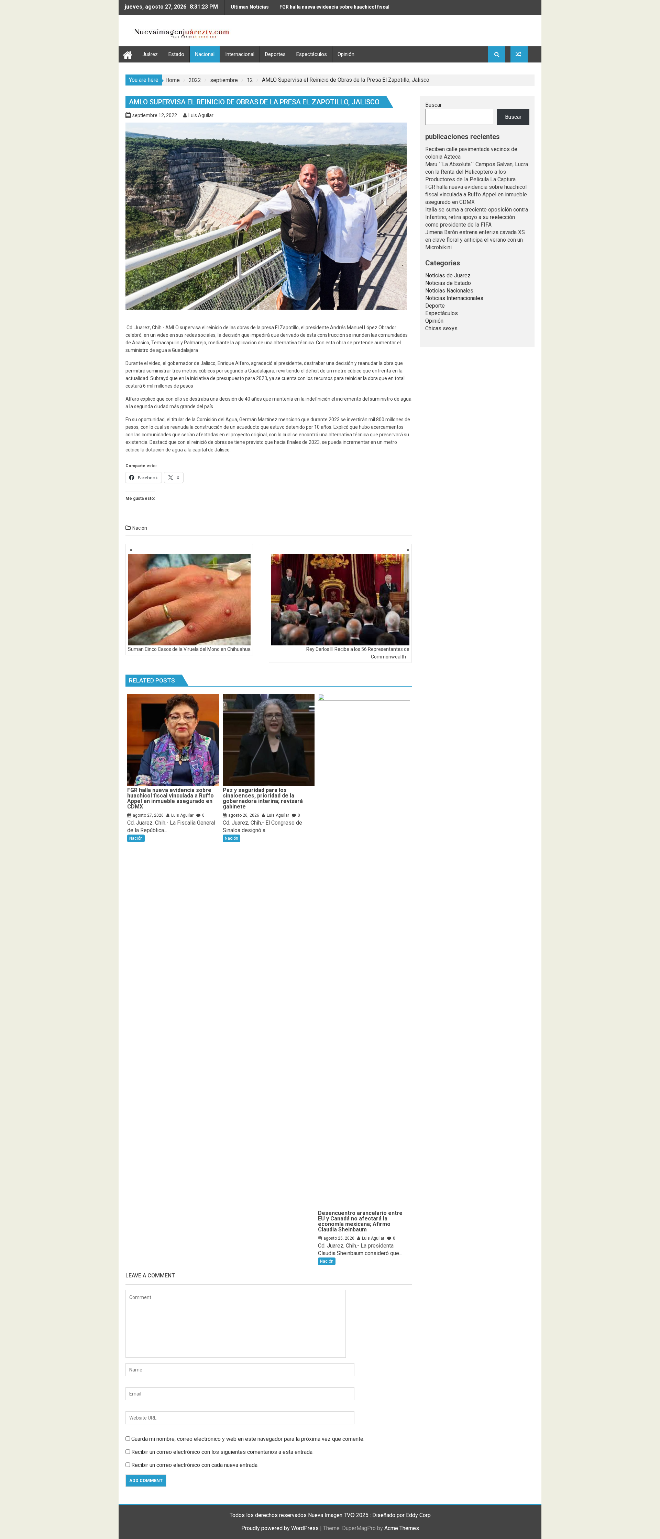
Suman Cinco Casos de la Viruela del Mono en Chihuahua (189, 649)
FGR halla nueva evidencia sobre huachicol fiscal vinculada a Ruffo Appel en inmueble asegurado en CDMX (336, 9)
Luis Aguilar (200, 115)
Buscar (433, 105)
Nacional (204, 54)
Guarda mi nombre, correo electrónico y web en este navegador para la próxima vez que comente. (247, 1439)
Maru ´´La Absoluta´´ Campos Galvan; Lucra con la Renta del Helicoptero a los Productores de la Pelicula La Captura (476, 172)
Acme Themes (401, 1528)
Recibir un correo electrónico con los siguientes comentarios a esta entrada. (222, 1452)
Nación (139, 528)
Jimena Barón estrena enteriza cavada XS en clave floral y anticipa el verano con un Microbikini (475, 240)
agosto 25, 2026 (338, 1238)
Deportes (275, 54)
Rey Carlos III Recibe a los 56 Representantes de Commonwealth (357, 652)
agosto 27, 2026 (148, 815)
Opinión (346, 54)
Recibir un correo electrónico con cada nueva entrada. (194, 1465)
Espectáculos (311, 54)
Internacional (239, 54)
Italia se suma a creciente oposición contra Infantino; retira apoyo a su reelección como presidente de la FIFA (476, 217)
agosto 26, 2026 (243, 815)
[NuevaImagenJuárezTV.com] (128, 54)
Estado (176, 54)
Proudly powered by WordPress (280, 1528)
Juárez (150, 54)
